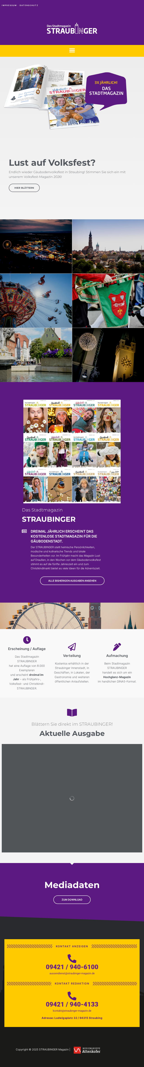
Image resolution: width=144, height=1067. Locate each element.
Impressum (9, 5)
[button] (72, 50)
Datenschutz (29, 5)
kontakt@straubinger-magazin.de (72, 1010)
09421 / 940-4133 (72, 1004)
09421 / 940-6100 (72, 967)
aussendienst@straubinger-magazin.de (72, 973)
